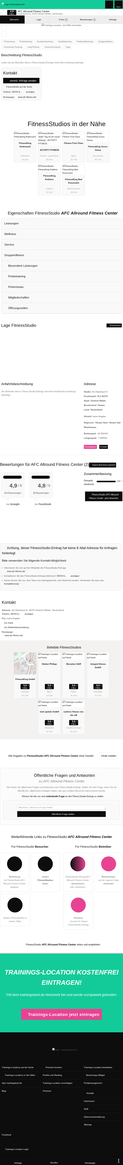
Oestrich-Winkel (98, 401)
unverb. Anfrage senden (22, 80)
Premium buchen (54, 1067)
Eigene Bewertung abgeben (103, 465)
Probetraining (17, 276)
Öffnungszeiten (18, 308)
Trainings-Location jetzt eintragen (63, 1014)
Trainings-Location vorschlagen (57, 1083)
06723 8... (17, 92)
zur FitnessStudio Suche (3, 12)
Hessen (101, 405)
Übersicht (14, 19)
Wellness (10, 234)
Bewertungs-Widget (95, 1075)
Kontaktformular (11, 584)
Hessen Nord (101, 422)
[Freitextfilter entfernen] (109, 4)
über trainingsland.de (12, 1083)
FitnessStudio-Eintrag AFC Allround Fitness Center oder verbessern (77, 882)
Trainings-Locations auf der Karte (17, 1067)
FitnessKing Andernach (25, 145)
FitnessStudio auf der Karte (19, 87)
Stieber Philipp (49, 664)
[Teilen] (112, 1161)
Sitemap (88, 1124)
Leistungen (11, 223)
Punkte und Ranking (52, 1075)
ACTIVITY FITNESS (49, 150)
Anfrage (113, 19)
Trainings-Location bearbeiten (98, 1067)
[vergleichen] (4, 34)
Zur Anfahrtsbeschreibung (16, 627)
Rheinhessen (90, 427)
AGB (86, 1109)
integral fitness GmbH (98, 666)
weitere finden (45, 880)
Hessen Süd (114, 422)
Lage (38, 19)
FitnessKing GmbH (25, 679)
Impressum (89, 1101)
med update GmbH (49, 711)
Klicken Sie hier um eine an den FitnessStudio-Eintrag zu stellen (62, 796)
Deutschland (96, 409)
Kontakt (103, 447)
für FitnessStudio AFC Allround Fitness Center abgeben (14, 882)
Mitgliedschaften (18, 297)
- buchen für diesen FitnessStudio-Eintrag (78, 921)
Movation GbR (73, 664)
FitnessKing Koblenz (49, 177)
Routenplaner (115, 325)
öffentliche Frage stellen (62, 814)
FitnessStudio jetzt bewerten (104, 496)
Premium (117, 121)
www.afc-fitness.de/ (27, 97)
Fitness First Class (73, 143)
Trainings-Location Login (16, 1149)
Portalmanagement (93, 1083)
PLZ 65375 (102, 396)
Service (9, 244)
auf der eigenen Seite (108, 880)
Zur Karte (8, 623)
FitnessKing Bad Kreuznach (73, 181)
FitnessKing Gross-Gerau (98, 148)
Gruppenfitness (14, 255)
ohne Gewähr (86, 755)
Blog (4, 1091)
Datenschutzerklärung (94, 1117)
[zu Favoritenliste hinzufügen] (4, 27)
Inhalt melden (108, 755)
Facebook (6, 1135)
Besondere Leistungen (23, 265)
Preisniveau (16, 286)
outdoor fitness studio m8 (73, 713)
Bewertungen (87, 19)
